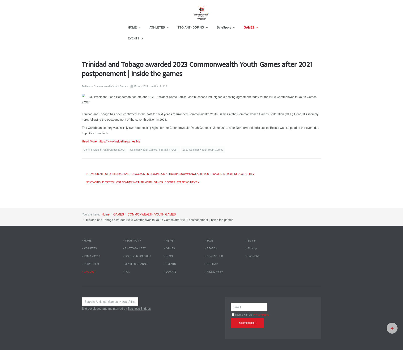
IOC (127, 271)
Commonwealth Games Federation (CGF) (154, 149)
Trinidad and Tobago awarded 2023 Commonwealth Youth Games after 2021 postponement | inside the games (197, 69)
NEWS (169, 240)
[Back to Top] (392, 328)
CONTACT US (215, 256)
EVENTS (134, 38)
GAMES (249, 27)
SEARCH (212, 248)
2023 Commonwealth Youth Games (203, 149)
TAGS (210, 240)
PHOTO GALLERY (135, 248)
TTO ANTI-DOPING (191, 27)
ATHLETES (157, 27)
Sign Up (252, 248)
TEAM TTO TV (133, 240)
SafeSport (224, 27)
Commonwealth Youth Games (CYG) (105, 149)
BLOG (169, 256)
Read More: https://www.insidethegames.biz (111, 141)
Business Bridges (139, 308)
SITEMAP (212, 263)
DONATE (171, 271)
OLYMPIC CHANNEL (137, 263)
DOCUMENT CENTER (138, 256)
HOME (132, 27)
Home (106, 214)
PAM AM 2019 (92, 256)
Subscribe (253, 256)
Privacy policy (261, 314)
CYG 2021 (90, 271)
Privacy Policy (215, 271)
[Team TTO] (201, 10)
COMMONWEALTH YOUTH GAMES (152, 214)
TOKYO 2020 (91, 263)
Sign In (252, 240)
